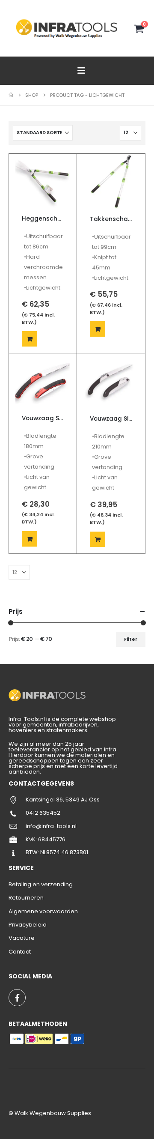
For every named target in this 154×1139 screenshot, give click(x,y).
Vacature (22, 938)
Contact (20, 952)
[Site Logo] (68, 28)
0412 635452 (43, 813)
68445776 (51, 839)
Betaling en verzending (41, 884)
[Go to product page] (42, 181)
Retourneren (26, 898)
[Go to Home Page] (11, 95)
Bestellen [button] (29, 339)
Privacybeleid (28, 925)
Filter (130, 639)
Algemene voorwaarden (43, 911)
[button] (81, 70)
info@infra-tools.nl (51, 826)
